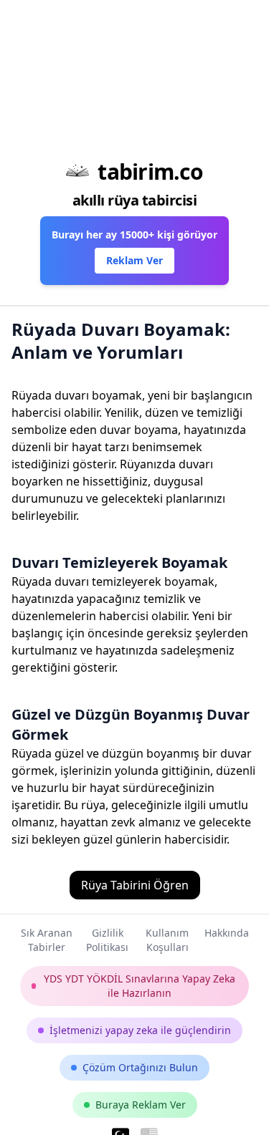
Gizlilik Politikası (107, 940)
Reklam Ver (134, 260)
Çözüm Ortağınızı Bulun (140, 1067)
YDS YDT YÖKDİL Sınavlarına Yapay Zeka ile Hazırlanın (139, 986)
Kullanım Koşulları (167, 940)
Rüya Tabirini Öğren (135, 885)
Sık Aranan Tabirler (46, 940)
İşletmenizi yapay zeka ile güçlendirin (140, 1030)
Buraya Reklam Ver (140, 1104)
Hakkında (226, 933)
